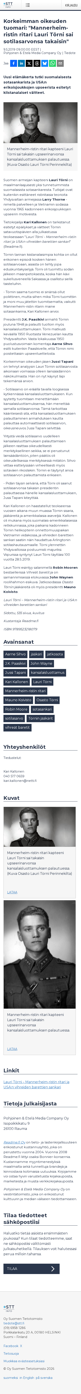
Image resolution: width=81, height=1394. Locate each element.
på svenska (44, 1378)
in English (27, 1378)
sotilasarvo (14, 718)
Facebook (10, 1346)
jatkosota (55, 654)
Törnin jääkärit (40, 718)
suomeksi (10, 1378)
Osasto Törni (47, 700)
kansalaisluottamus (47, 673)
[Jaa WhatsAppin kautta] (52, 64)
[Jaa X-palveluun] (29, 64)
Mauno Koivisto (18, 700)
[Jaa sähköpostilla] (60, 64)
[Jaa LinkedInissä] (21, 64)
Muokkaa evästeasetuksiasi (23, 1361)
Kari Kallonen (16, 682)
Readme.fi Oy (14, 1142)
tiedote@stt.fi (13, 1323)
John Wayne (41, 663)
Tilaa (12, 1269)
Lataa (12, 892)
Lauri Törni (42, 682)
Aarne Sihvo (15, 654)
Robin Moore (16, 709)
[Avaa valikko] (29, 5)
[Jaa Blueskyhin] (44, 64)
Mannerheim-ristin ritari (25, 691)
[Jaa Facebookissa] (13, 64)
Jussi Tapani (15, 673)
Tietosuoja (11, 1354)
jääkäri (36, 654)
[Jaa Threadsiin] (36, 64)
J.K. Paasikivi (15, 663)
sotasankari (42, 709)
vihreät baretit (17, 727)
